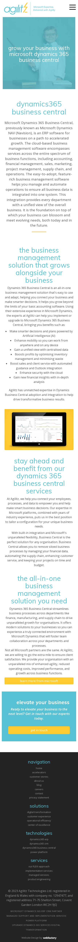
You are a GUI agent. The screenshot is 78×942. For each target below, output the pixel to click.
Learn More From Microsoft (39, 681)
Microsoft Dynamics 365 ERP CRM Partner (36, 911)
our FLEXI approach (39, 866)
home (39, 768)
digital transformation (39, 812)
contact (39, 793)
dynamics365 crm (39, 843)
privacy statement (39, 797)
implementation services (39, 870)
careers (39, 789)
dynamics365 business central (39, 847)
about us (39, 780)
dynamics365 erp (39, 839)
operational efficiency (39, 820)
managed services (39, 875)
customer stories (39, 776)
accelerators (39, 772)
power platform (39, 852)
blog (39, 785)
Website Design (30, 937)
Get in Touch (39, 730)
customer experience (39, 816)
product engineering (39, 879)
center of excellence (39, 824)
